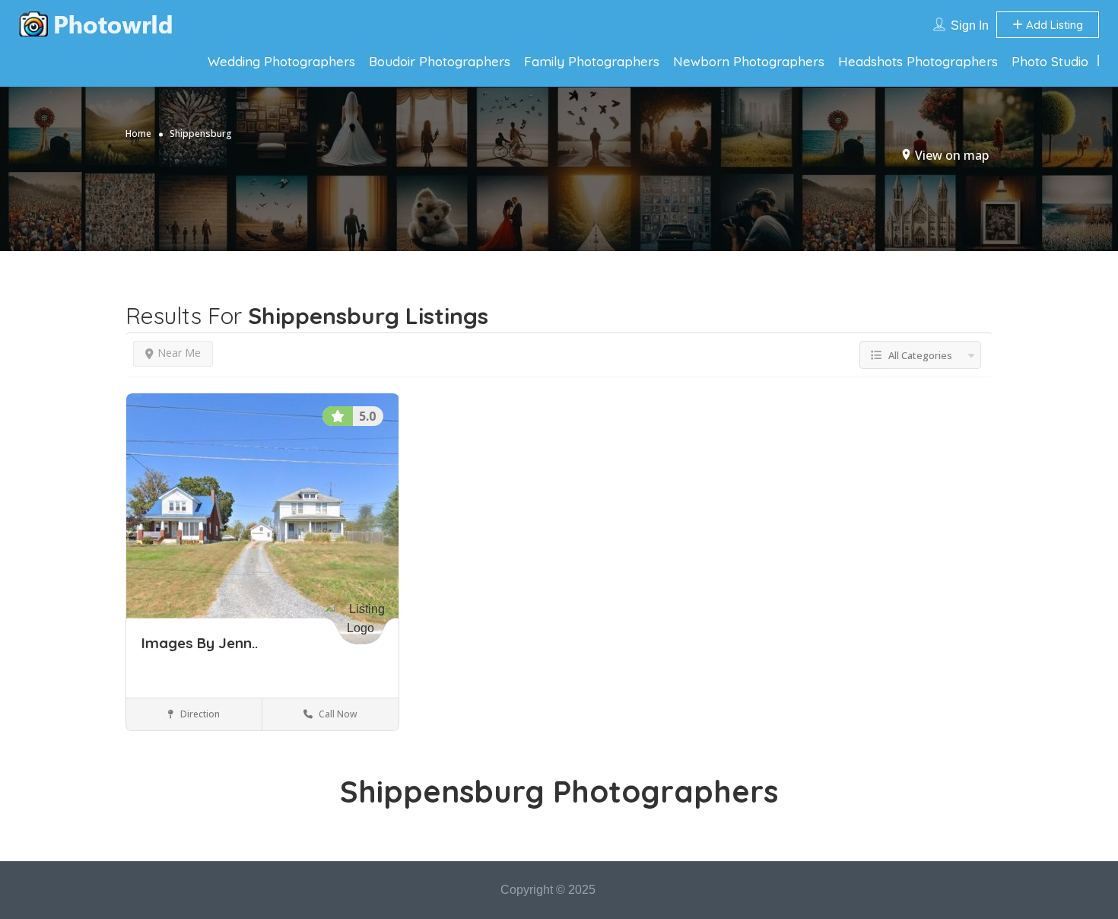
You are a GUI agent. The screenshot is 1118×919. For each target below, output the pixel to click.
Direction (199, 714)
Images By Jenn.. (199, 643)
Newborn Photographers (748, 61)
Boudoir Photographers (439, 61)
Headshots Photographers (918, 61)
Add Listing (1053, 24)
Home (138, 133)
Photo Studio (1050, 61)
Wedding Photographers (281, 61)
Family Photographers (591, 61)
